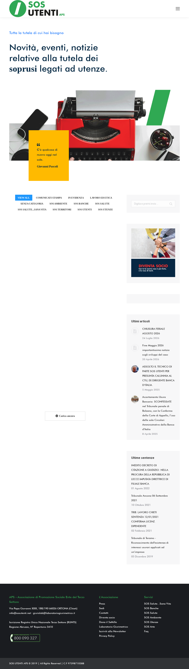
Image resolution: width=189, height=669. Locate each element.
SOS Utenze (105, 209)
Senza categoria (31, 203)
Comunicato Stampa (85, 224)
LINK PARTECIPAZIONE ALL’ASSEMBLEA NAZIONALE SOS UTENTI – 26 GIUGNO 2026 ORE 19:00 (33, 297)
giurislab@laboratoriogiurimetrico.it (54, 613)
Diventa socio (107, 617)
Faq (146, 631)
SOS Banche (81, 203)
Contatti (103, 612)
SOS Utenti (85, 209)
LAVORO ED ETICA (101, 197)
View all (24, 197)
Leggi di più (15, 284)
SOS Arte (149, 626)
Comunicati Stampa (49, 197)
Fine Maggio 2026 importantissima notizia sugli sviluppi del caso (92, 352)
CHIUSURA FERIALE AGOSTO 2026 (34, 227)
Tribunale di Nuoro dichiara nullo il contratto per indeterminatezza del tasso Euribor (32, 354)
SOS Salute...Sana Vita (32, 209)
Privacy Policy (107, 635)
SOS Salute (102, 203)
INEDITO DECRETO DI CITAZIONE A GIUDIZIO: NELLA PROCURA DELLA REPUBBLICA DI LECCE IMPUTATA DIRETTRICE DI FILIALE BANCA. (150, 474)
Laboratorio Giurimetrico (113, 626)
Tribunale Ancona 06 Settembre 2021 (149, 498)
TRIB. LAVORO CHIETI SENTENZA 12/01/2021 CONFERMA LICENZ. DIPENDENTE (145, 519)
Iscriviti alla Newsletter (112, 631)
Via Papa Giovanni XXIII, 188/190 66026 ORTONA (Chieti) (43, 608)
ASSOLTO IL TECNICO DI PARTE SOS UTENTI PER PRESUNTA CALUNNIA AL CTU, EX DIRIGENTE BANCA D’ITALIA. (158, 375)
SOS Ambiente (58, 203)
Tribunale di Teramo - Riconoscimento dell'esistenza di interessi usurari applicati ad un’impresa (150, 545)
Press (102, 603)
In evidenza (76, 197)
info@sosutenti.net (20, 613)
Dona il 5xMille (108, 622)
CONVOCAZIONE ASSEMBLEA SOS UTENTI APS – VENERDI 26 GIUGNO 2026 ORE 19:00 (94, 294)
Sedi (101, 608)
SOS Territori (62, 209)
